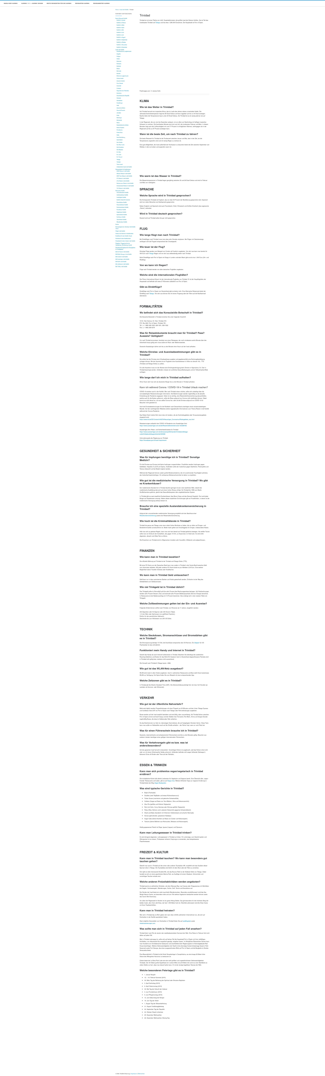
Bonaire (118, 73)
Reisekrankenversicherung (148, 516)
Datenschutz (141, 1073)
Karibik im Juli (120, 35)
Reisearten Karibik (120, 190)
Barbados (119, 63)
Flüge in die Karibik (120, 231)
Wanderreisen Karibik (122, 222)
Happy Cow (171, 781)
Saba (118, 135)
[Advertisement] (174, 160)
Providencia (119, 130)
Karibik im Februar (121, 22)
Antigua (118, 56)
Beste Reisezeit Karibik (121, 18)
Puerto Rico (119, 132)
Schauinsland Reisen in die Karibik (125, 186)
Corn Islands (120, 83)
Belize (118, 68)
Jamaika (119, 113)
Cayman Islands (121, 81)
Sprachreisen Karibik (122, 214)
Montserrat (119, 120)
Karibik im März (120, 25)
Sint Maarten (120, 149)
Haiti (118, 105)
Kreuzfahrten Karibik (122, 202)
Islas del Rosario (121, 110)
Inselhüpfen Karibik (121, 197)
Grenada (119, 98)
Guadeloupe (119, 103)
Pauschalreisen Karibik (122, 205)
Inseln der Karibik (124, 9)
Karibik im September (122, 40)
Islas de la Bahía (121, 108)
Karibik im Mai (120, 30)
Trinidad (118, 162)
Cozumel (119, 86)
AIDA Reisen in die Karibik (123, 171)
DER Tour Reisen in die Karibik (124, 176)
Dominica (119, 93)
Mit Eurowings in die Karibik (122, 259)
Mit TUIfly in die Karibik (121, 266)
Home (117, 9)
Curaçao (119, 88)
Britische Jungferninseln (122, 76)
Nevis (118, 122)
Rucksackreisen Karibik (122, 207)
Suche (117, 224)
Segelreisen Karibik (121, 212)
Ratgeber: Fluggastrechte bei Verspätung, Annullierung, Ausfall (124, 244)
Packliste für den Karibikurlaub (123, 238)
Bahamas (119, 61)
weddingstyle (187, 921)
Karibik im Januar (121, 20)
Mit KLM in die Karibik (121, 261)
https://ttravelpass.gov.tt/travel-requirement (153, 440)
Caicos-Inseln (120, 78)
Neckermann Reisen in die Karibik (125, 183)
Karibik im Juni (120, 32)
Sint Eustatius (120, 147)
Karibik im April (120, 27)
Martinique (119, 117)
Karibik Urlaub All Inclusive (123, 200)
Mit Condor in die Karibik (122, 256)
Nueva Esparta (120, 127)
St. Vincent (119, 157)
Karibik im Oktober (121, 42)
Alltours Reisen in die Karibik (124, 173)
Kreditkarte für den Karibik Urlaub (124, 236)
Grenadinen (119, 100)
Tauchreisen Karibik (121, 219)
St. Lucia (119, 154)
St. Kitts (119, 152)
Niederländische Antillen (122, 125)
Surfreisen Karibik (121, 217)
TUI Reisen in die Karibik (123, 188)
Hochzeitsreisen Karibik (122, 192)
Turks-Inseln (120, 164)
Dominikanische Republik (123, 95)
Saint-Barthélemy (121, 137)
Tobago (158, 22)
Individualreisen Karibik (122, 195)
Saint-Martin (120, 140)
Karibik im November (122, 45)
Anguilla (119, 54)
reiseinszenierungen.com (147, 923)
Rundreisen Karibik (121, 209)
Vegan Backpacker (160, 783)
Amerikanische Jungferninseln (124, 51)
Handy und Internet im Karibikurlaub (124, 233)
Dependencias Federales (123, 90)
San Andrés (119, 142)
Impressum (134, 1073)
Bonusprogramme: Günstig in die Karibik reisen (125, 227)
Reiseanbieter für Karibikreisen (123, 169)
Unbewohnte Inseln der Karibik (124, 167)
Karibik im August (121, 37)
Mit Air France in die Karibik (122, 251)
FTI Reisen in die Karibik (123, 178)
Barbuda (119, 66)
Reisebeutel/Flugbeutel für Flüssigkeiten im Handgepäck (125, 248)
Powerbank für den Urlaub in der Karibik (125, 241)
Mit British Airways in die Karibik (124, 254)
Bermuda (119, 71)
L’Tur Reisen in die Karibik (123, 181)
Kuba (118, 115)
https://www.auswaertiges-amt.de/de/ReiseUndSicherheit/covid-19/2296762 (163, 426)
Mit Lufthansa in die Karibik (122, 264)
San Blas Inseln (120, 144)
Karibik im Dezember (122, 47)
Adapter (196, 643)
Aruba (118, 59)
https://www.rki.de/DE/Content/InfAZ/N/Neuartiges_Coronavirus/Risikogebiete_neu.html (167, 419)
